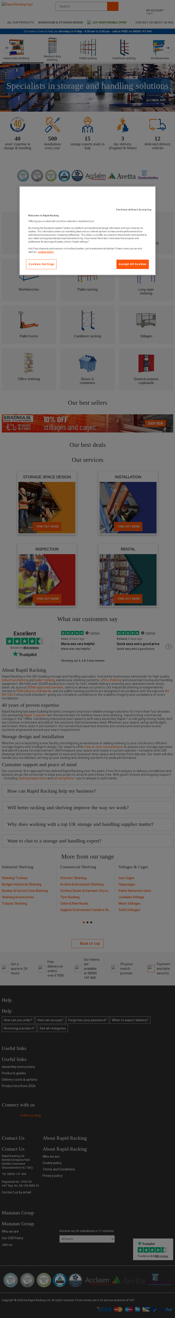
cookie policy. (46, 252)
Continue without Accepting (133, 209)
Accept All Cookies (133, 264)
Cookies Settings (41, 264)
